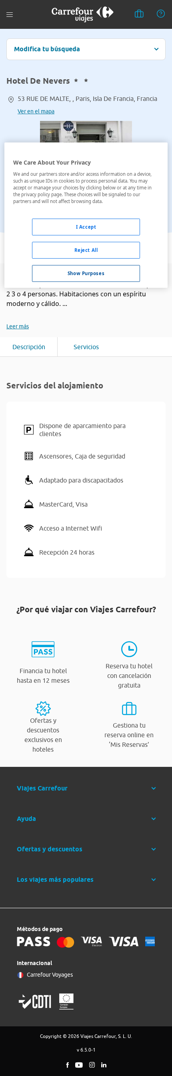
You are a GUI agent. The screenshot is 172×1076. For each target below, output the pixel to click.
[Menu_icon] (9, 14)
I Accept (86, 227)
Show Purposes (86, 273)
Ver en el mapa (36, 111)
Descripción (28, 347)
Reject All (86, 250)
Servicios (86, 347)
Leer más (17, 326)
